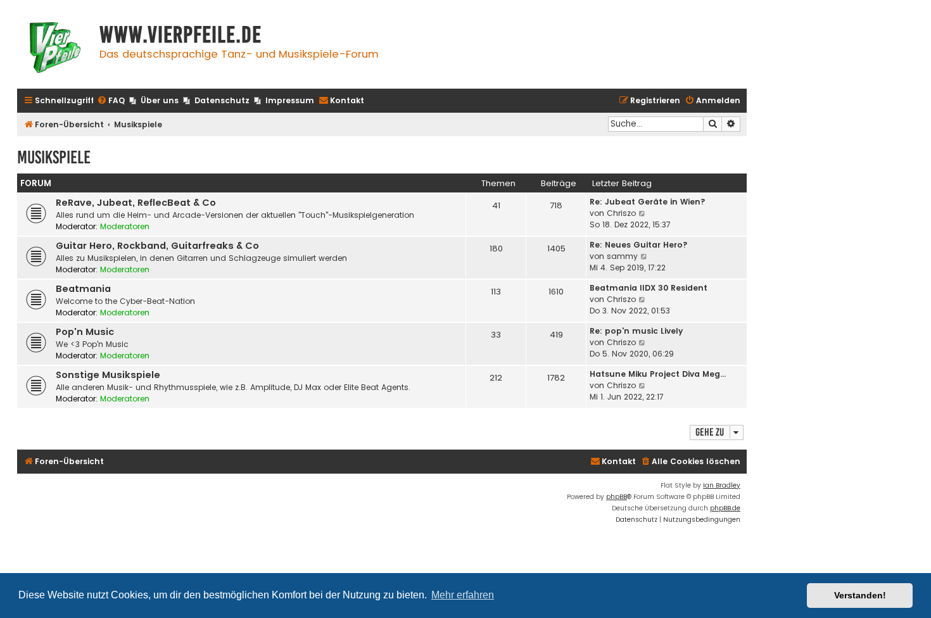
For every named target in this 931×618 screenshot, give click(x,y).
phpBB (616, 496)
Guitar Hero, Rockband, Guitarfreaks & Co (157, 245)
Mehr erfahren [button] (462, 595)
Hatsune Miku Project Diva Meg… (658, 374)
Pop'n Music (85, 331)
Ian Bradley (721, 485)
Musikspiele (54, 157)
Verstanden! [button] (860, 595)
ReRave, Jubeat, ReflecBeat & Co (136, 202)
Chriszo (621, 213)
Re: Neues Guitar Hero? (639, 244)
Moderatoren (124, 226)
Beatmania (83, 288)
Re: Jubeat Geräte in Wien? (648, 201)
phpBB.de (725, 508)
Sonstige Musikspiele (108, 375)
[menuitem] (111, 101)
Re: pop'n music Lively (636, 330)
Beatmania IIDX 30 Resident (648, 287)
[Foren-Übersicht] (55, 49)
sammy (622, 256)
